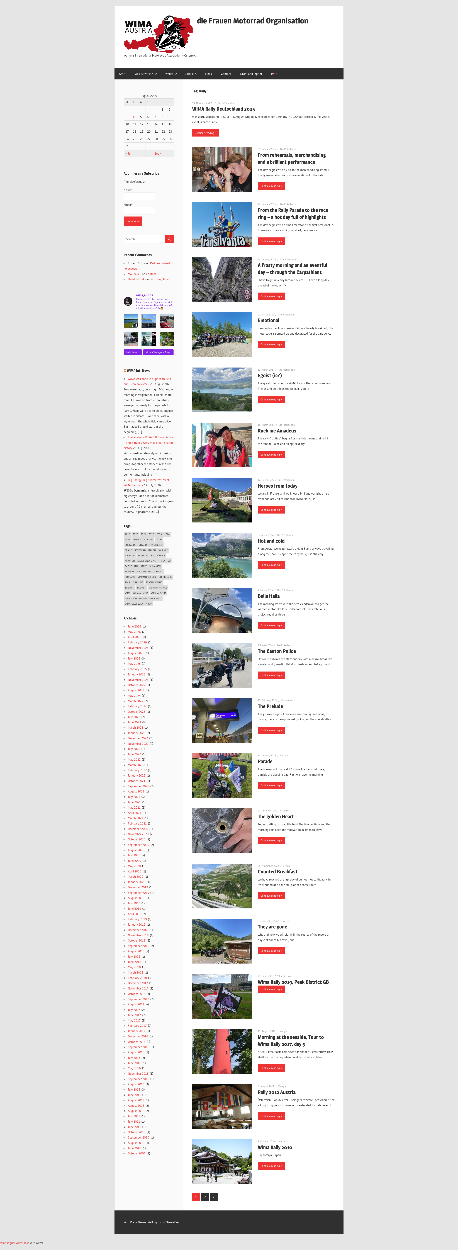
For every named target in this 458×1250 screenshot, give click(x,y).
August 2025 (136, 653)
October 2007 (136, 1153)
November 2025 (138, 648)
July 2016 (134, 1057)
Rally (143, 566)
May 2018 (134, 967)
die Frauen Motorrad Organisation (252, 20)
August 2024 (136, 690)
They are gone (272, 927)
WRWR (149, 603)
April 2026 (134, 637)
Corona (148, 539)
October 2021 (136, 781)
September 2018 (138, 946)
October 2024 (136, 685)
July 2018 (134, 956)
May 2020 (134, 866)
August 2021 (136, 791)
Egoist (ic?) (270, 375)
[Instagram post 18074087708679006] (131, 339)
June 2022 (134, 754)
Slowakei (130, 576)
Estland (142, 544)
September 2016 (138, 1047)
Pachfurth (131, 566)
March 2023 (135, 727)
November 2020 (138, 834)
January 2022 (136, 775)
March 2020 (135, 876)
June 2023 (134, 722)
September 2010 (138, 1137)
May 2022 (134, 759)
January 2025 (136, 674)
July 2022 (134, 749)
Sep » (158, 153)
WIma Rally (155, 598)
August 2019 (136, 898)
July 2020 (134, 855)
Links (208, 74)
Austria (137, 539)
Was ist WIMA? (144, 74)
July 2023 (134, 717)
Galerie (189, 74)
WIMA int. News (138, 370)
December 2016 (138, 1036)
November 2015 (138, 1073)
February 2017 (137, 1025)
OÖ (169, 560)
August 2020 (136, 850)
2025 (127, 539)
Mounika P (134, 274)
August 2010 (136, 1143)
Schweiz (158, 571)
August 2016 (136, 1052)
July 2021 (134, 797)
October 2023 (136, 711)
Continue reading (204, 133)
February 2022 (137, 770)
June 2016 (134, 1063)
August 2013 (136, 1105)
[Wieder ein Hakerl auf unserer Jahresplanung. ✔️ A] (149, 321)
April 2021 (134, 812)
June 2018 (134, 962)
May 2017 (134, 1020)
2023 (159, 534)
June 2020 (134, 860)
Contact (226, 74)
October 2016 (136, 1042)
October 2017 (136, 994)
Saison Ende (144, 571)
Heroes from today (278, 486)
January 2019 (136, 924)
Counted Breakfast (278, 872)
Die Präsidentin (226, 103)
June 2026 (134, 626)
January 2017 (136, 1031)
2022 (151, 534)
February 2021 (137, 823)
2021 (143, 534)
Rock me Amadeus (277, 431)
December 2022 (138, 738)
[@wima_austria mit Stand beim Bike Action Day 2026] (167, 321)
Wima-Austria (288, 700)
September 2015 (138, 1079)
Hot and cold (271, 541)
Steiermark (165, 576)
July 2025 (134, 658)
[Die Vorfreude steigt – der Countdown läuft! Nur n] (131, 321)
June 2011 (134, 1127)
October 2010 (136, 1132)
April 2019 (134, 914)
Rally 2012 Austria (277, 1092)
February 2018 (137, 978)
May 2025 (134, 663)
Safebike (130, 571)
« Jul (128, 153)
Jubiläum (130, 555)
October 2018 (136, 940)
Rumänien (155, 566)
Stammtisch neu (147, 576)
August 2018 (136, 951)
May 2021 (134, 807)
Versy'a (284, 755)
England (130, 544)
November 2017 (138, 988)
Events (169, 74)
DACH (159, 539)
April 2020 (134, 871)
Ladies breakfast (147, 560)
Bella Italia (269, 596)
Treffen (129, 587)
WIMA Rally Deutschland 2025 (223, 109)
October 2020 (136, 839)
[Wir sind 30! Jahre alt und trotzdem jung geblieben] (167, 339)
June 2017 (134, 1015)
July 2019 (134, 903)
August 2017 (136, 1004)
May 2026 (134, 632)
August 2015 (136, 1084)
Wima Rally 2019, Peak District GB (293, 982)
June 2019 (134, 908)
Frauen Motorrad (135, 550)
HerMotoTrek (136, 279)
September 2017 (138, 999)
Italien (152, 550)
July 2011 (134, 1121)
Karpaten (143, 555)
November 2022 (138, 743)
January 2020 (136, 882)
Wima (127, 593)
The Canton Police (277, 651)
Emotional (268, 320)
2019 (127, 534)
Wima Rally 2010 (275, 1147)
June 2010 (134, 1148)
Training (138, 582)
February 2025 (137, 669)
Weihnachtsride (158, 587)
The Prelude (270, 706)
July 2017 (134, 1009)
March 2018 (135, 972)
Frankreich (156, 544)
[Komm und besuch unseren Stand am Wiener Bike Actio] (149, 339)
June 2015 (134, 1095)
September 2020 (138, 845)
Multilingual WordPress (14, 1243)
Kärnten (130, 560)
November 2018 (138, 935)
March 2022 (135, 765)
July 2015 (134, 1089)
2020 (135, 534)
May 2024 (134, 695)
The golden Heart (276, 816)
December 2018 (138, 930)
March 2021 (135, 818)
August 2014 (136, 1100)
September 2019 (138, 892)
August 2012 (136, 1111)
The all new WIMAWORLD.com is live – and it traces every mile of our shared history (148, 442)
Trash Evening (154, 582)
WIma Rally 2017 (134, 603)
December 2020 (138, 829)
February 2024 (137, 706)
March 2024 (135, 701)
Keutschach (158, 555)
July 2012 (134, 1116)
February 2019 (137, 919)
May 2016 (134, 1068)
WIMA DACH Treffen (136, 598)
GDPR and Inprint (251, 74)
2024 (167, 534)
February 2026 (137, 642)
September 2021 (138, 786)
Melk (162, 560)
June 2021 (134, 802)
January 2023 (136, 733)
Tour (128, 582)
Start (122, 74)
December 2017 (138, 983)
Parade (265, 761)
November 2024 (138, 680)
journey (163, 550)
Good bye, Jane (159, 279)
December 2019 (138, 887)
